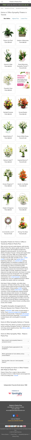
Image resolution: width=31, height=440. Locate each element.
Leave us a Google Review (15, 420)
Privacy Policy (14, 434)
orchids (20, 288)
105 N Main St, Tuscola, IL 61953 (15, 407)
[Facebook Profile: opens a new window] (14, 415)
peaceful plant (18, 261)
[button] (27, 436)
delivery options (26, 328)
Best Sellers (7, 18)
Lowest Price (24, 18)
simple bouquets (15, 277)
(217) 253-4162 (15, 409)
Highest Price (15, 18)
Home (2, 8)
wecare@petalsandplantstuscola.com (15, 410)
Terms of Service (5, 434)
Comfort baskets (24, 315)
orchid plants (8, 310)
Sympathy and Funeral (9, 8)
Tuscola (16, 375)
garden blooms (21, 259)
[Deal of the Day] (22, 82)
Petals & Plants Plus (16, 1)
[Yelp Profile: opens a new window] (17, 415)
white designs (25, 314)
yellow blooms (18, 289)
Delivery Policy (15, 436)
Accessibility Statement (24, 434)
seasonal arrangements (14, 312)
